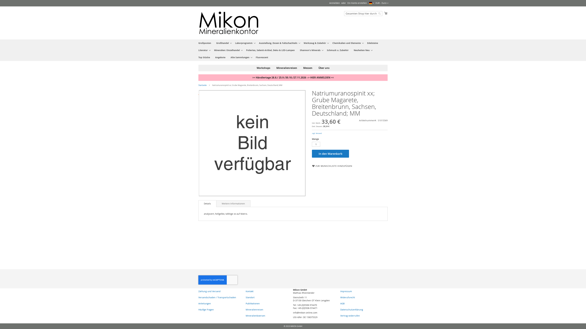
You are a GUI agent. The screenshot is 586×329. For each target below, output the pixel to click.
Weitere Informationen (233, 203)
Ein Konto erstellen (357, 3)
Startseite (202, 85)
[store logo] (228, 23)
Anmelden (334, 3)
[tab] (207, 203)
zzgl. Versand (317, 133)
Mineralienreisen (286, 68)
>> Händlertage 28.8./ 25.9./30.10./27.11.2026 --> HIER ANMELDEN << (293, 77)
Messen (307, 68)
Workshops (263, 68)
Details (207, 203)
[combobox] (363, 13)
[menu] (293, 50)
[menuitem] (205, 43)
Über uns (323, 68)
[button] (382, 3)
